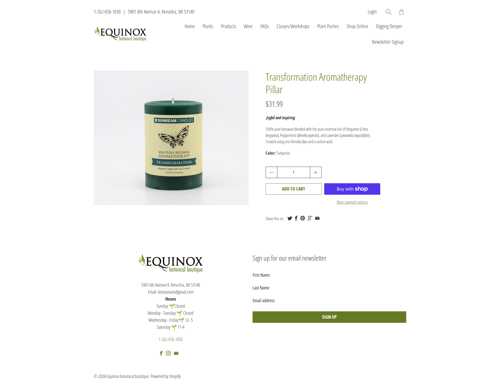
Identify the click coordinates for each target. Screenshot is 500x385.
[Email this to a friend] (317, 218)
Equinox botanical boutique (128, 376)
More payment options (352, 202)
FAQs (264, 26)
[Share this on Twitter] (290, 218)
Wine (248, 26)
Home (190, 26)
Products (228, 26)
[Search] (388, 12)
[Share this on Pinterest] (302, 218)
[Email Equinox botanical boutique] (176, 353)
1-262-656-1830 (107, 11)
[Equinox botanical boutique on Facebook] (161, 353)
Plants (208, 26)
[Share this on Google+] (310, 218)
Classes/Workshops (293, 26)
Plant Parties (328, 26)
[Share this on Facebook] (296, 218)
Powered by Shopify (166, 376)
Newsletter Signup (388, 41)
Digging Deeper (389, 26)
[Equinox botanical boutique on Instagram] (168, 353)
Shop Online (357, 26)
